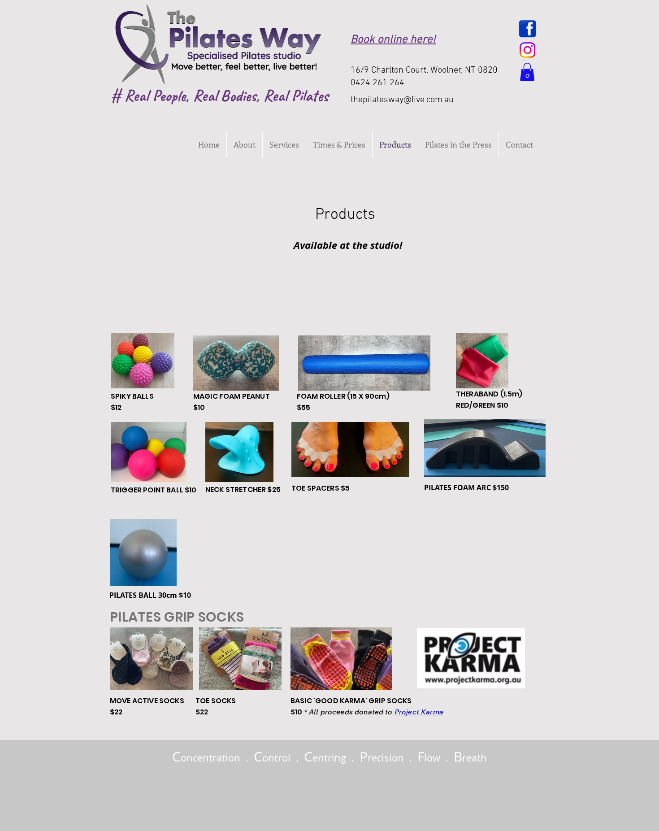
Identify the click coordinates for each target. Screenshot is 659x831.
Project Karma (419, 711)
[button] (527, 72)
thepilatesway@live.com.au (402, 100)
